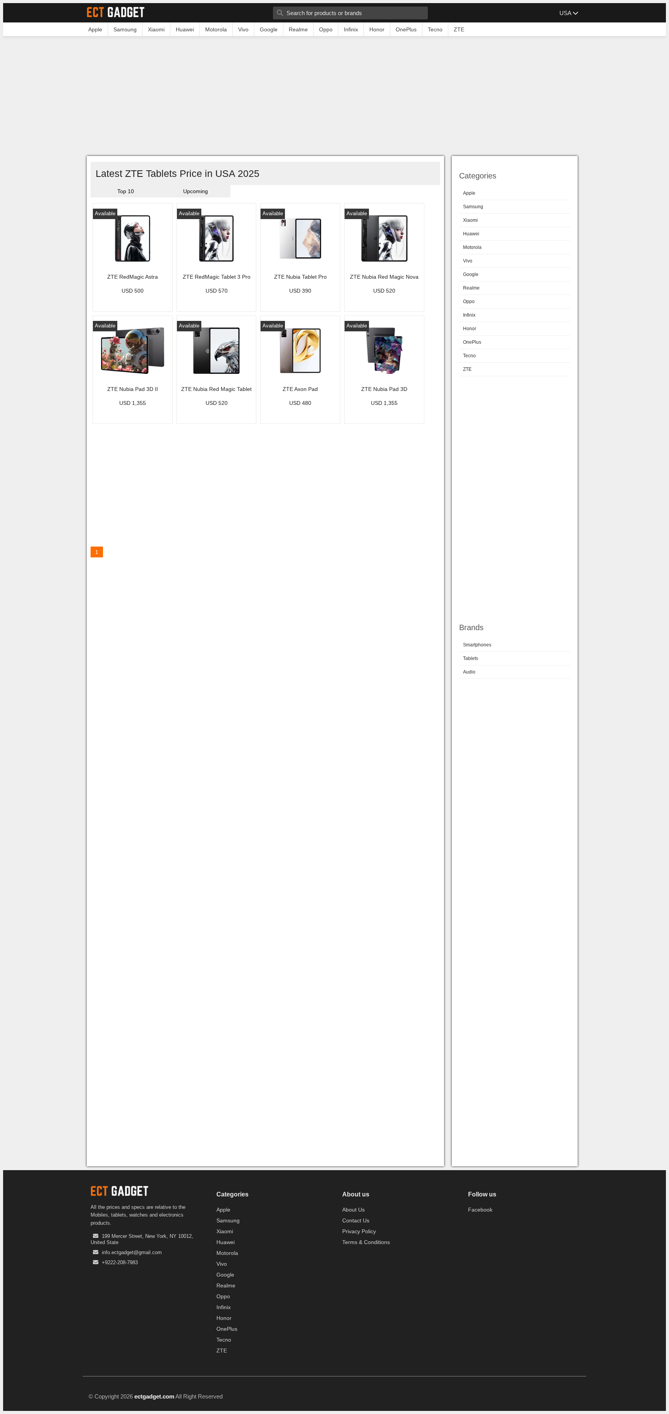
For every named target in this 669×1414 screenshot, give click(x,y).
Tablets (470, 658)
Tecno (469, 355)
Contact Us (355, 1220)
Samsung (473, 206)
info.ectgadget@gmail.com (132, 1252)
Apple (469, 193)
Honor (469, 328)
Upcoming (195, 191)
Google (471, 274)
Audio (469, 672)
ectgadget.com (154, 1396)
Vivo (467, 261)
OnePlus (472, 342)
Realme (471, 288)
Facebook (480, 1210)
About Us (353, 1210)
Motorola (472, 247)
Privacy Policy (359, 1231)
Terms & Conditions (366, 1242)
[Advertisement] (334, 98)
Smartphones (477, 645)
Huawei (471, 234)
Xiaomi (470, 220)
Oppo (469, 301)
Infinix (469, 315)
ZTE (467, 369)
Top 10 (125, 191)
